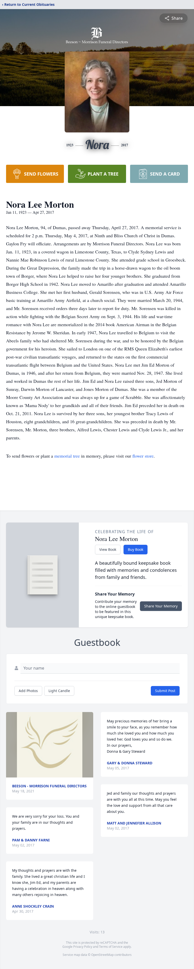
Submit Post (165, 690)
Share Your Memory (161, 606)
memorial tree (67, 456)
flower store (143, 456)
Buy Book (135, 549)
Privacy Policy (82, 946)
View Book (107, 549)
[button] (49, 744)
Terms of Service (111, 946)
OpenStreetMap (102, 955)
